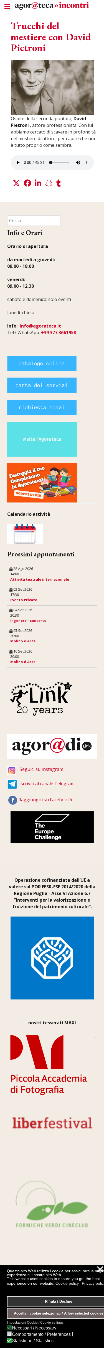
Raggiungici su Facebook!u (45, 800)
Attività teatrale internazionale (39, 579)
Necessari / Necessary (34, 1328)
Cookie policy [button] (67, 1283)
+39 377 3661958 (58, 332)
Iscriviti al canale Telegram (47, 784)
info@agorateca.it (40, 326)
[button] (16, 183)
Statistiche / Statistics (33, 1341)
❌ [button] (100, 1269)
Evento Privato (23, 599)
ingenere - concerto (28, 620)
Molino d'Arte (22, 640)
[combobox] (34, 220)
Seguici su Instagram (41, 769)
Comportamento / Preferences (41, 1334)
